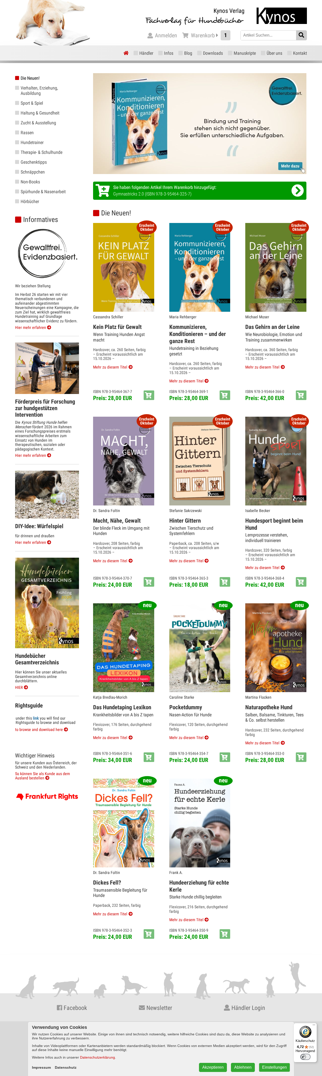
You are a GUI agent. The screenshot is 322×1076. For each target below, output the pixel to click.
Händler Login (247, 1008)
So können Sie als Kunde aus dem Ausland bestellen (42, 776)
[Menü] (314, 1026)
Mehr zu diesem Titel (110, 367)
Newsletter (158, 1008)
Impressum (41, 1067)
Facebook (74, 1008)
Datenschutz (65, 1067)
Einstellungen (274, 1067)
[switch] (305, 1057)
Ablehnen (243, 1067)
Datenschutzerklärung (97, 1057)
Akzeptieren (213, 1067)
